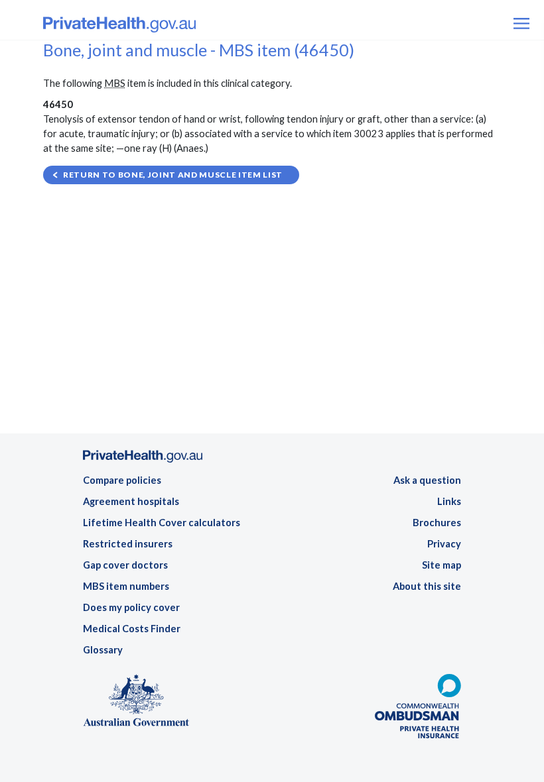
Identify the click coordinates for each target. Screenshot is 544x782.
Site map (441, 565)
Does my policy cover (131, 607)
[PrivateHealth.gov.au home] (142, 460)
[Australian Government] (136, 704)
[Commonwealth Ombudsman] (418, 710)
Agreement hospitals (131, 501)
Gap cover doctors (125, 565)
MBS (114, 83)
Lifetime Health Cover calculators (161, 522)
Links (449, 501)
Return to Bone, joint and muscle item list (173, 175)
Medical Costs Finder (131, 628)
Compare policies (122, 480)
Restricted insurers (127, 543)
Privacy (444, 543)
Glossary (103, 649)
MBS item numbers (126, 586)
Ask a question (427, 480)
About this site (427, 586)
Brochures (437, 522)
